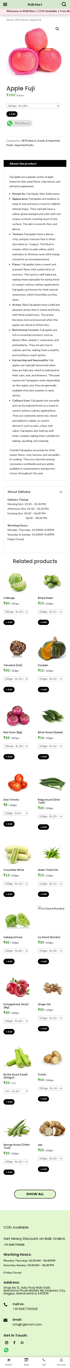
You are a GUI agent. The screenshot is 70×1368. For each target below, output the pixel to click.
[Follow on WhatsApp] (22, 1342)
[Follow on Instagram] (7, 1342)
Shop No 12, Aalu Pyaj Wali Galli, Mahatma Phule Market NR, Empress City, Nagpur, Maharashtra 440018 (35, 1290)
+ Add (12, 113)
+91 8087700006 (25, 1309)
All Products (21, 19)
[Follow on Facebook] (14, 1342)
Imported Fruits (24, 145)
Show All (35, 1193)
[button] (57, 28)
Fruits (9, 145)
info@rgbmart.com (27, 1324)
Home (9, 19)
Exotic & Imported (49, 140)
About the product (23, 163)
